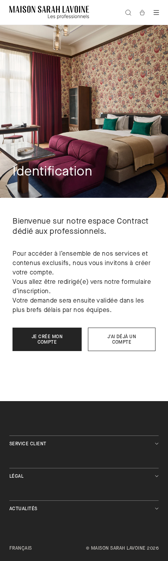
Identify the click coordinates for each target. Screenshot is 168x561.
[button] (156, 12)
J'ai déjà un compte (121, 340)
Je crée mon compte (47, 340)
